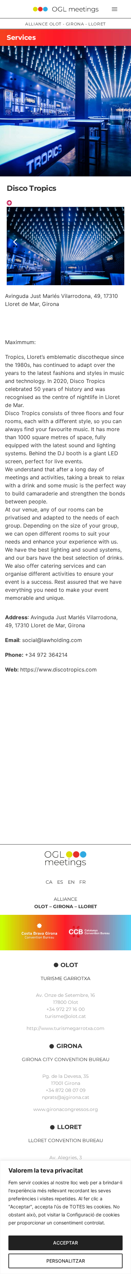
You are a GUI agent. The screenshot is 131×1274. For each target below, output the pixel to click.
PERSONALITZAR (65, 1261)
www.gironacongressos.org (65, 1109)
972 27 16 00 (70, 1009)
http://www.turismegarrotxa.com (65, 1028)
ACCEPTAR (65, 1243)
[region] (65, 1217)
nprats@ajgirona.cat (65, 1097)
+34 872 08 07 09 (66, 1090)
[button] (114, 9)
